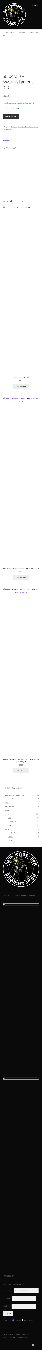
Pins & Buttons (13, 833)
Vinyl (9, 818)
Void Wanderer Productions (27, 127)
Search (10, 1346)
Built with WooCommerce (19, 1337)
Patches (10, 840)
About (5, 1337)
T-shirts (10, 837)
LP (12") (13, 822)
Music (12, 32)
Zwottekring (7, 129)
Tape (9, 825)
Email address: (8, 1291)
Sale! (7, 803)
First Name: (7, 1298)
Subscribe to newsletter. (12, 1284)
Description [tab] (7, 140)
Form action (7, 1320)
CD (16, 32)
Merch (7, 829)
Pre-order (11, 799)
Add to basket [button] (21, 386)
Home (7, 32)
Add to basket (10, 116)
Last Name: (7, 1306)
